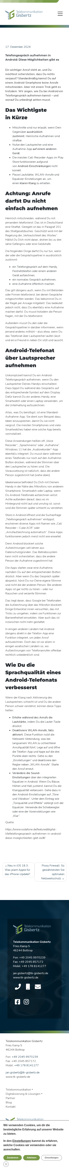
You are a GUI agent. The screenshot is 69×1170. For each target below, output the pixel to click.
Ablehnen (31, 1157)
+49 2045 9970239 (32, 958)
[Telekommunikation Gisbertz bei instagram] (26, 1002)
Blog (9, 1102)
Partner (10, 1098)
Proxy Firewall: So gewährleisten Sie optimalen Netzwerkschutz (52, 872)
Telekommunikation (18, 1090)
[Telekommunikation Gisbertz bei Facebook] (17, 1002)
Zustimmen (12, 1157)
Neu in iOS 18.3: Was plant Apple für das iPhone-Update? (17, 870)
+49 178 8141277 (34, 966)
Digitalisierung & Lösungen (23, 1094)
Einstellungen (21, 1140)
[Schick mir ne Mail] (38, 987)
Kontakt (11, 1107)
